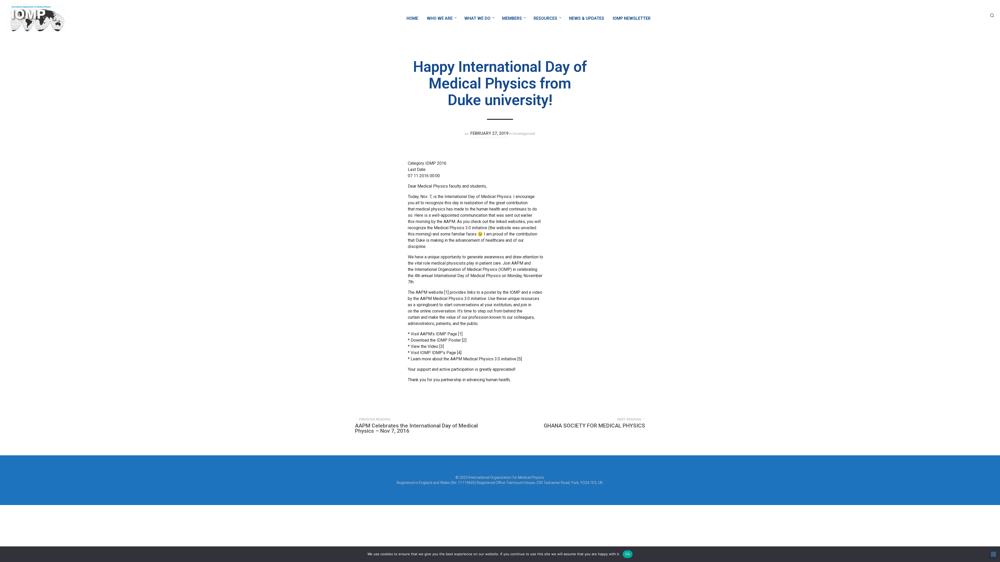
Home (412, 18)
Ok (627, 554)
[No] (993, 554)
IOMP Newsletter (632, 18)
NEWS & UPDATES (586, 18)
